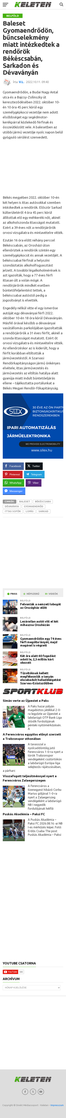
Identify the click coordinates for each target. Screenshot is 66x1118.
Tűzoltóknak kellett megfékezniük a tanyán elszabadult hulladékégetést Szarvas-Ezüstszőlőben (40, 678)
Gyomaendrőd (33, 506)
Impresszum (57, 1105)
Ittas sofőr (13, 511)
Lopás (30, 511)
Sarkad (43, 511)
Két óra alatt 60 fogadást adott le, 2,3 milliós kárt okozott (38, 659)
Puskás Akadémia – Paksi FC (24, 814)
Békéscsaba (43, 501)
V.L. (21, 82)
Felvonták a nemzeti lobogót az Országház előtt (40, 605)
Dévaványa (12, 506)
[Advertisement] (33, 167)
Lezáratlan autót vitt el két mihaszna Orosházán (39, 623)
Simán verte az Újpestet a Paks (26, 700)
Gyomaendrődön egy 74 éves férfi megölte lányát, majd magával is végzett (40, 642)
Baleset (24, 501)
